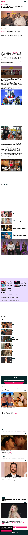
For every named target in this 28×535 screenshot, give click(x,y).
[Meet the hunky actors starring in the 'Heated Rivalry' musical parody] (6, 235)
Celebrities (14, 220)
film (2, 429)
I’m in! (14, 382)
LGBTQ (6, 521)
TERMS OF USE (21, 530)
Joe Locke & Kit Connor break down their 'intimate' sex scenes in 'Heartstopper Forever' (14, 432)
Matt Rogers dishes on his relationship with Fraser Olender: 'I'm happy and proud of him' (23, 286)
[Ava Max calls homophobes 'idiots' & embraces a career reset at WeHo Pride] (14, 510)
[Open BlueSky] (12, 532)
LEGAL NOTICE (25, 530)
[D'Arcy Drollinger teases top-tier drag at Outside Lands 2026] (3, 282)
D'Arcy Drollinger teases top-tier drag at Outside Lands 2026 (10, 282)
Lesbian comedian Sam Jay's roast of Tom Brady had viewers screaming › (11, 300)
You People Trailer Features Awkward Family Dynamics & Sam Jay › (10, 294)
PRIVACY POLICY (17, 530)
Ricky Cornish (3, 390)
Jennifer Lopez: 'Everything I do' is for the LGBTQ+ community (10, 289)
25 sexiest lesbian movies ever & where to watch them (19, 325)
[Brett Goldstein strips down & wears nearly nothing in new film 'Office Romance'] (14, 469)
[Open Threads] (14, 532)
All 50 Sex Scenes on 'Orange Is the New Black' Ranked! (19, 346)
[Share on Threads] (6, 184)
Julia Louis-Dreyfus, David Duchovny (15, 52)
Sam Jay (4, 56)
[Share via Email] (4, 184)
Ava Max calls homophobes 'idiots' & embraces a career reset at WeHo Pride (14, 500)
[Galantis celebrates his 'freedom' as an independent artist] (17, 282)
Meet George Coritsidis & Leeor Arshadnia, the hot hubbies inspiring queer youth (13, 389)
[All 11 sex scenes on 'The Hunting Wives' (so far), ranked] (6, 352)
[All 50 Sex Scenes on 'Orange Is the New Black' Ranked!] (6, 345)
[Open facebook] (10, 532)
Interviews (6, 4)
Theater (13, 234)
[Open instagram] (15, 532)
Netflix (5, 31)
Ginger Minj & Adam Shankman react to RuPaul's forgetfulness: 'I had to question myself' (10, 286)
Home (1, 4)
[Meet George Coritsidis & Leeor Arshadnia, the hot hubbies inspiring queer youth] (14, 399)
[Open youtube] (17, 532)
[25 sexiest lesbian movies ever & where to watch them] (6, 324)
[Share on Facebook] (3, 184)
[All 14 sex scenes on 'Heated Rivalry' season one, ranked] (6, 331)
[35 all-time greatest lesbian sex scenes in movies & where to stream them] (6, 338)
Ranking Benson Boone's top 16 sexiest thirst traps (19, 221)
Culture (4, 4)
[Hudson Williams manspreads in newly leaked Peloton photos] (6, 359)
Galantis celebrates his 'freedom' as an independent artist (23, 282)
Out (10, 409)
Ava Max (3, 520)
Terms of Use (7, 528)
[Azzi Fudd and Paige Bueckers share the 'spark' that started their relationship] (6, 228)
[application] (11, 72)
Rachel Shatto (4, 28)
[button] (11, 72)
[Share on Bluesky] (7, 184)
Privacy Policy (2, 528)
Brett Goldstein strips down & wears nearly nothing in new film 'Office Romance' (13, 459)
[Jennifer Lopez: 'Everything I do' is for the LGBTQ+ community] (3, 289)
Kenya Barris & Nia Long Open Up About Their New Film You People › (10, 297)
